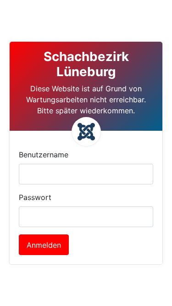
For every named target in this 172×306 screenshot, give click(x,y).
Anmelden (44, 245)
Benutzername (43, 154)
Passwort (35, 197)
